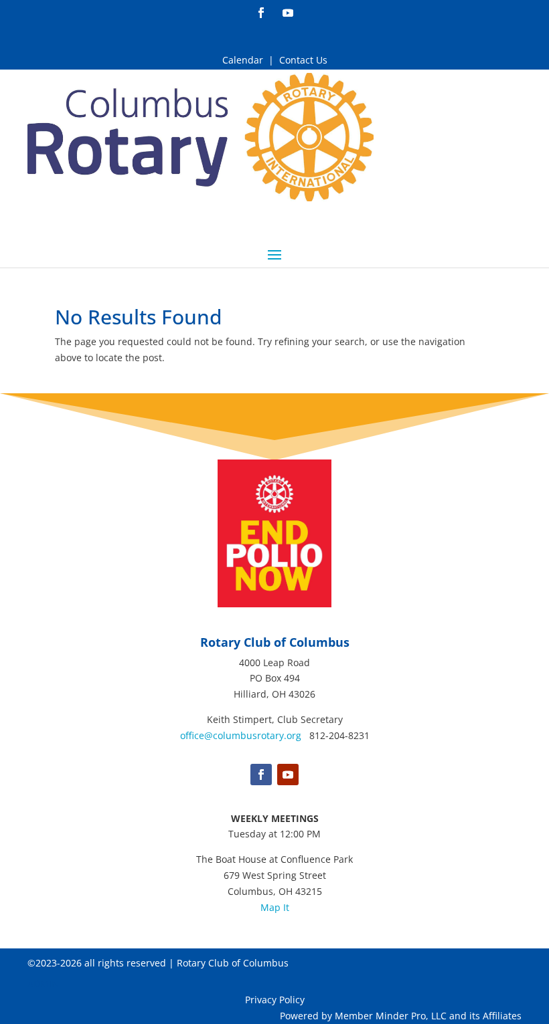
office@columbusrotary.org (240, 735)
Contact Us (303, 60)
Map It (274, 907)
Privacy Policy (275, 999)
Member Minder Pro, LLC (391, 1015)
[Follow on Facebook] (261, 11)
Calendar (242, 60)
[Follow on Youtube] (288, 11)
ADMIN (43, 983)
